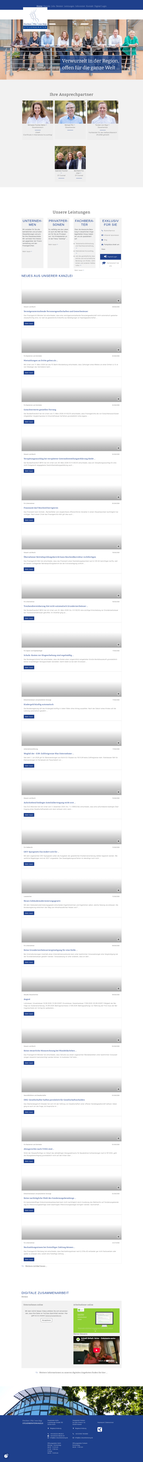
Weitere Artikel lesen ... (36, 1266)
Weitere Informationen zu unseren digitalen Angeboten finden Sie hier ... (73, 1372)
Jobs (53, 6)
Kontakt (89, 6)
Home (39, 6)
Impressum (100, 1422)
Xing (105, 240)
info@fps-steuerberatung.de (59, 1437)
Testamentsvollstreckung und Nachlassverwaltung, (84, 245)
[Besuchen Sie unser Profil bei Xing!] (100, 1431)
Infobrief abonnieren (111, 235)
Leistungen (69, 6)
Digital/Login (112, 257)
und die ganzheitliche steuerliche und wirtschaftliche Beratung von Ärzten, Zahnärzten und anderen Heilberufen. (85, 260)
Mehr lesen (26, 251)
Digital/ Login (100, 6)
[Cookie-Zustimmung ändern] (6, 1455)
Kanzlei (46, 6)
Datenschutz (110, 1422)
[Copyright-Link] (118, 300)
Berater (59, 6)
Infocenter (80, 6)
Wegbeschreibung (55, 1428)
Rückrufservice (109, 231)
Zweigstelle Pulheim (78, 1420)
